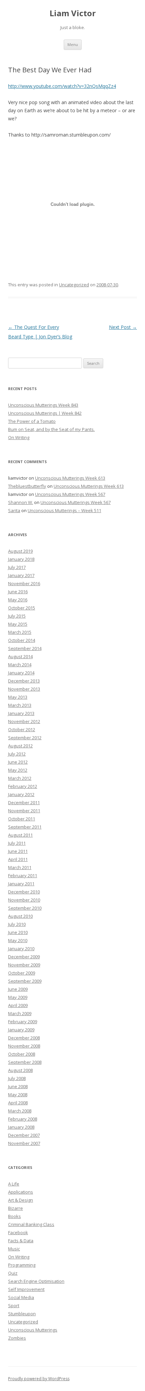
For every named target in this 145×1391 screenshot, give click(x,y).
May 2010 (17, 940)
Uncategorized (74, 285)
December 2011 (24, 802)
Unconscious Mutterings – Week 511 (64, 510)
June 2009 (18, 989)
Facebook (18, 1232)
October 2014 (21, 640)
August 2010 (20, 916)
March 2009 (19, 1013)
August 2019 (20, 551)
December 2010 (24, 892)
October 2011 (21, 819)
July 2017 (17, 567)
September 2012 (24, 738)
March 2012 (19, 778)
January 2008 (21, 1127)
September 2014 (24, 648)
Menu (72, 44)
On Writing (18, 437)
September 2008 (24, 1062)
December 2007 (24, 1135)
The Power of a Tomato (32, 421)
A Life (13, 1184)
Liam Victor (73, 13)
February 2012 (22, 786)
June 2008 (18, 1086)
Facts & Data (20, 1241)
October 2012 (21, 729)
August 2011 (20, 835)
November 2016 (24, 583)
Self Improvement (26, 1289)
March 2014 (19, 665)
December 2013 (24, 681)
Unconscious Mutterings (32, 1330)
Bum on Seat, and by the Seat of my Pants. (51, 429)
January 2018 (21, 559)
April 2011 (18, 859)
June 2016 (18, 592)
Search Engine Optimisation (36, 1281)
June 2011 (18, 851)
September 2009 (24, 981)
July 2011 (17, 843)
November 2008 (24, 1046)
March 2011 (19, 867)
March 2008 (19, 1111)
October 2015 (21, 608)
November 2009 (24, 965)
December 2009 (24, 957)
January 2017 (21, 575)
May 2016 (17, 600)
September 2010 (24, 908)
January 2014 (21, 673)
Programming (21, 1265)
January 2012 (21, 794)
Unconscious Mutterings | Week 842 (45, 413)
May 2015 (17, 624)
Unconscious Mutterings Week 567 (70, 494)
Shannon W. (20, 502)
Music (14, 1249)
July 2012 (17, 754)
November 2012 (24, 721)
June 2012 (18, 762)
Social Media (21, 1297)
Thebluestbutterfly (27, 486)
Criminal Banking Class (31, 1224)
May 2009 (17, 997)
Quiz (13, 1273)
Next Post (123, 327)
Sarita (14, 510)
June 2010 (18, 932)
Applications (20, 1192)
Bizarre (15, 1208)
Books (14, 1216)
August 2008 (20, 1070)
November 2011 (24, 811)
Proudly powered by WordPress (38, 1379)
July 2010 (17, 924)
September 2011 (24, 827)
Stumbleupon (22, 1314)
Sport (13, 1305)
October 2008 (21, 1054)
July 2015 (17, 616)
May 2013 (17, 697)
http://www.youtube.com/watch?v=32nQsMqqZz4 (62, 86)
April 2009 (18, 1005)
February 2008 (22, 1119)
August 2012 (20, 746)
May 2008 (17, 1095)
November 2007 (24, 1143)
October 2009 (21, 973)
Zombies (17, 1338)
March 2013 (19, 705)
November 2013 (24, 689)
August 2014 (20, 656)
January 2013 (21, 713)
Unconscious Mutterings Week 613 (70, 478)
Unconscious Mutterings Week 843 (43, 405)
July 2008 (17, 1078)
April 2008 (18, 1103)
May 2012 (17, 770)
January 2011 (21, 884)
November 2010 (24, 900)
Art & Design (20, 1200)
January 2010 (21, 948)
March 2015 (19, 632)
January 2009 (21, 1030)
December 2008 (24, 1038)
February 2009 (22, 1021)
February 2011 (22, 875)
